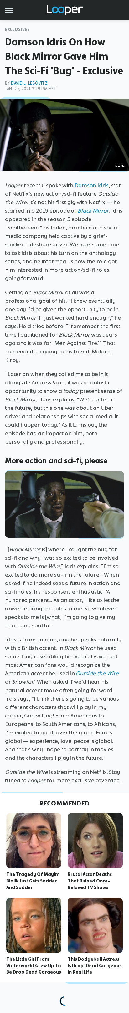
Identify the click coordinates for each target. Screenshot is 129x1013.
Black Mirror (93, 210)
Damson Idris (92, 185)
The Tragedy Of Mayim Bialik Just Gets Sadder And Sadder (32, 881)
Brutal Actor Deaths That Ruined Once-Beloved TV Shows (90, 881)
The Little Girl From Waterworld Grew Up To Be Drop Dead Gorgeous (33, 965)
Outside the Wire (97, 673)
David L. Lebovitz (29, 83)
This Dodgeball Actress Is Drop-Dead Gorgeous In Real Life (94, 965)
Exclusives (17, 30)
